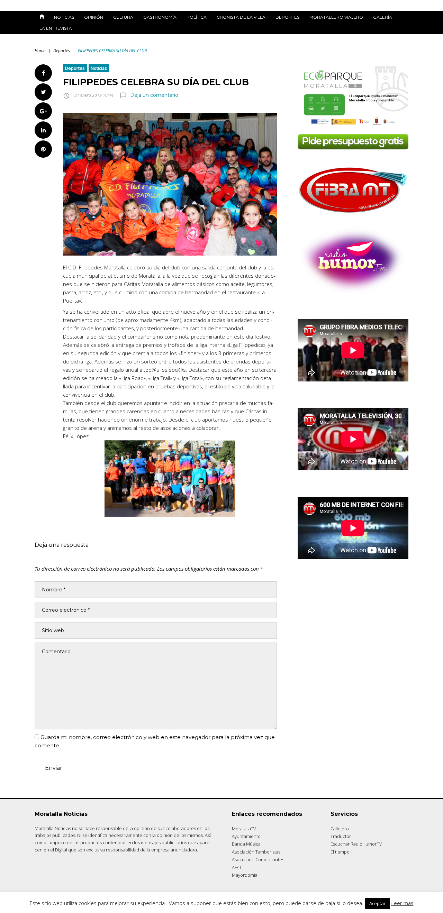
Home (40, 51)
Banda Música (246, 844)
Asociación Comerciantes (258, 859)
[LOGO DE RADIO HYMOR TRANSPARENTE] (353, 290)
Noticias (64, 17)
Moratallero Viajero (336, 17)
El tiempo (340, 852)
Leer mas (402, 903)
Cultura (123, 17)
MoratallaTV (244, 829)
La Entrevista (55, 28)
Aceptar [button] (377, 903)
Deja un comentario (154, 95)
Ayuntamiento (246, 836)
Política (197, 17)
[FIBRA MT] (353, 215)
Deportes (287, 17)
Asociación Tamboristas (256, 852)
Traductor (341, 836)
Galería (382, 17)
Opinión (93, 17)
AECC (237, 867)
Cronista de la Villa (241, 17)
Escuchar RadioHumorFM (356, 844)
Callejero (340, 829)
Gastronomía (160, 17)
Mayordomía (244, 875)
